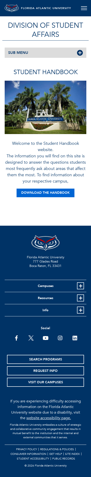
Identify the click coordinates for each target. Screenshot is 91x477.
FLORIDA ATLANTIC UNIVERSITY (46, 8)
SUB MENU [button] (18, 52)
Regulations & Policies (57, 449)
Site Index (72, 454)
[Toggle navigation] (84, 8)
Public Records (63, 458)
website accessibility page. (48, 418)
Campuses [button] (45, 286)
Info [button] (45, 310)
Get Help (55, 454)
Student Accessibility (33, 458)
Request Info (45, 371)
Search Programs (45, 359)
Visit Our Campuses (45, 382)
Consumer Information (28, 454)
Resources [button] (45, 298)
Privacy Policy (26, 449)
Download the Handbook (45, 192)
